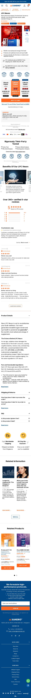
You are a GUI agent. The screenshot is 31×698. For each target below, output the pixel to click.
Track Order (15, 661)
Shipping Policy (15, 672)
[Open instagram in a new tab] (15, 635)
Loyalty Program (15, 658)
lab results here (20, 151)
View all (15, 517)
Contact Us (15, 626)
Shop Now (15, 646)
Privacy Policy (15, 674)
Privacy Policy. (15, 614)
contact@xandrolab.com (14, 126)
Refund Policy (15, 677)
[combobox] (23, 242)
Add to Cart (8, 568)
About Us (15, 648)
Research (15, 651)
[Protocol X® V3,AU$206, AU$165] (7, 540)
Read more (4, 387)
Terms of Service (15, 681)
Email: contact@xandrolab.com (17, 631)
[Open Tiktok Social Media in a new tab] (19, 635)
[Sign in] (24, 6)
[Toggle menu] (2, 6)
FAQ (15, 679)
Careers (15, 684)
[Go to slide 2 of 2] (16, 575)
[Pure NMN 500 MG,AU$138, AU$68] (23, 540)
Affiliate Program (15, 669)
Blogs (15, 653)
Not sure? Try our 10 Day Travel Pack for (15, 104)
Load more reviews (15, 306)
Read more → (6, 510)
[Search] (7, 6)
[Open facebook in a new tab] (11, 635)
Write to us (14, 161)
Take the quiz (21, 129)
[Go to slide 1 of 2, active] (14, 575)
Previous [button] (3, 183)
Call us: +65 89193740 (16, 629)
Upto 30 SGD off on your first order (16, 1)
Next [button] (28, 183)
